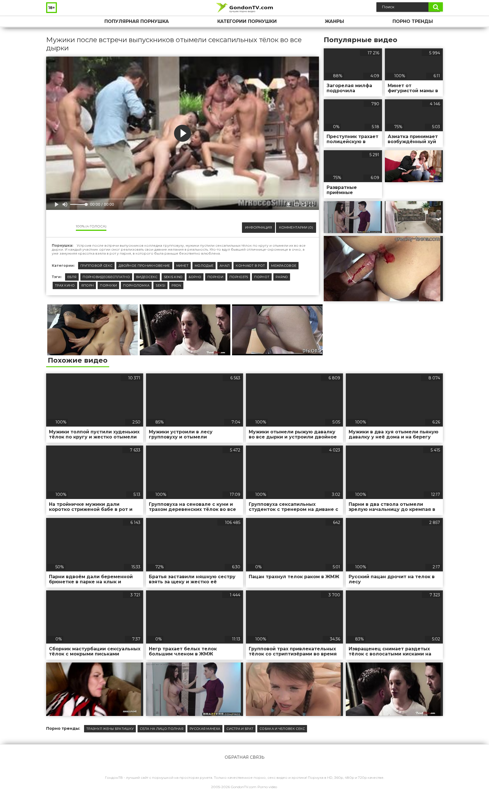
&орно (195, 277)
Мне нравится (54, 227)
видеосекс (147, 277)
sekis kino (173, 277)
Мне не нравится (67, 227)
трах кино (65, 285)
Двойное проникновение (144, 266)
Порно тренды (413, 21)
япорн (87, 285)
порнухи (108, 285)
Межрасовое (283, 266)
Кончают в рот (250, 266)
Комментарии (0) (296, 227)
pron (176, 285)
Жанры (334, 21)
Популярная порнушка (136, 21)
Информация (258, 227)
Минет (182, 266)
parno (282, 277)
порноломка (136, 285)
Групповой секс (96, 266)
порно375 (239, 277)
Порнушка (56, 21)
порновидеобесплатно (106, 277)
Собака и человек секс (282, 729)
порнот (261, 277)
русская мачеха (205, 729)
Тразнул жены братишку (110, 729)
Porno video (267, 787)
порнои (215, 277)
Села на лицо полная (161, 729)
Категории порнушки (247, 21)
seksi (160, 285)
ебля (71, 277)
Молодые (204, 266)
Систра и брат (239, 729)
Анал (225, 266)
